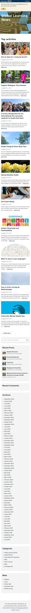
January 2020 (8, 510)
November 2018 (8, 530)
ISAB (5, 560)
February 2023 (8, 459)
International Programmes (11, 557)
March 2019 (7, 526)
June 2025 (7, 406)
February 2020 (8, 507)
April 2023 (7, 454)
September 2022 (9, 468)
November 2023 (9, 443)
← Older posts (6, 333)
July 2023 (7, 447)
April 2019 (7, 523)
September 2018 (9, 535)
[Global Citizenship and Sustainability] (15, 223)
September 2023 (9, 445)
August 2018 (8, 537)
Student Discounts (12, 352)
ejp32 (3, 59)
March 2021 (7, 493)
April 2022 (7, 475)
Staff (5, 564)
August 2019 (8, 514)
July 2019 (7, 516)
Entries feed (7, 584)
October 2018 (8, 533)
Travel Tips (10, 362)
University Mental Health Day (13, 316)
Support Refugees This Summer (13, 85)
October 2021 (8, 487)
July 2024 (7, 427)
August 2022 (8, 470)
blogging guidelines (22, 608)
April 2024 (7, 434)
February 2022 (8, 480)
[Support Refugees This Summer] (15, 80)
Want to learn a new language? (13, 259)
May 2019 (7, 521)
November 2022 (9, 466)
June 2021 (7, 489)
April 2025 (7, 408)
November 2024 (9, 420)
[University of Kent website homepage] (6, 1)
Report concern (15, 610)
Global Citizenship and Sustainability (10, 229)
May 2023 (7, 452)
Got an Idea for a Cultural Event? (14, 57)
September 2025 (9, 399)
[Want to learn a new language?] (15, 253)
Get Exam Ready (7, 202)
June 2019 (7, 519)
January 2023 (8, 461)
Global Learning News (14, 18)
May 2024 (7, 431)
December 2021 (8, 484)
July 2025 (7, 404)
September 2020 (9, 498)
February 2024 (8, 436)
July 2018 (7, 540)
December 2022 (9, 463)
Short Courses (8, 562)
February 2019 (8, 528)
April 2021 (7, 491)
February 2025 (8, 413)
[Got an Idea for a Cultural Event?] (15, 51)
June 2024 (7, 429)
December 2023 (9, 441)
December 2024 (9, 417)
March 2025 (7, 411)
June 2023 (7, 450)
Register (6, 579)
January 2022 (8, 482)
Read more (4, 67)
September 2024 (9, 424)
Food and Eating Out (13, 357)
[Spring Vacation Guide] (15, 169)
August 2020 (8, 500)
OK (3, 9)
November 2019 (8, 512)
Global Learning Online (10, 553)
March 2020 (7, 505)
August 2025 (8, 401)
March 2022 (7, 477)
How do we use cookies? (10, 6)
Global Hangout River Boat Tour (13, 147)
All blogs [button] (27, 1)
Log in (6, 582)
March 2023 (7, 457)
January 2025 (8, 415)
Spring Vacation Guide (10, 175)
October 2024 (8, 422)
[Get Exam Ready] (15, 196)
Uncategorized (8, 566)
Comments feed (8, 586)
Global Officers (8, 555)
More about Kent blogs (9, 608)
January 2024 (8, 438)
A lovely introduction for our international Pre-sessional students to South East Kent (12, 116)
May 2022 (7, 473)
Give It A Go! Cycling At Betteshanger (10, 288)
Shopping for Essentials (14, 368)
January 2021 (8, 496)
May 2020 (7, 503)
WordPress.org (8, 589)
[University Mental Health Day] (15, 310)
